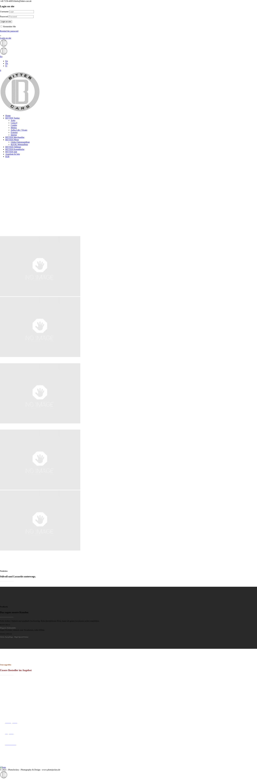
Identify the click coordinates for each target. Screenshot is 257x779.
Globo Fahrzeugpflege (20, 142)
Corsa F (14, 123)
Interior (14, 135)
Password (4, 16)
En (6, 61)
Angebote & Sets (12, 154)
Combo (14, 125)
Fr (6, 66)
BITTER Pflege (12, 140)
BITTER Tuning (12, 118)
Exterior (14, 132)
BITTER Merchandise (14, 137)
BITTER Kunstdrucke (14, 149)
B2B (7, 156)
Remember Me (9, 26)
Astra (13, 120)
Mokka (14, 127)
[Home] (20, 111)
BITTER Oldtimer (13, 147)
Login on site (6, 22)
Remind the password (9, 31)
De (6, 63)
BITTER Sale (11, 152)
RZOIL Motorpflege (19, 144)
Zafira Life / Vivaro (19, 130)
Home (8, 115)
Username (4, 11)
